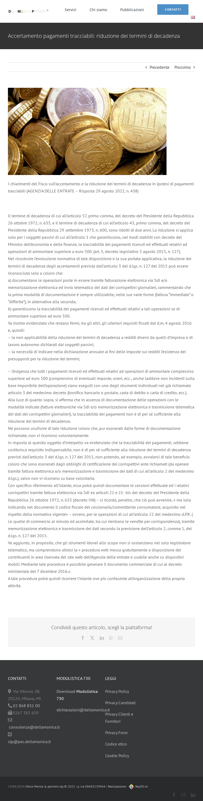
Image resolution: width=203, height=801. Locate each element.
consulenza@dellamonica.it (34, 727)
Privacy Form (116, 732)
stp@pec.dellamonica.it (29, 741)
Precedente (159, 67)
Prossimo (182, 67)
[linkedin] (193, 795)
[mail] (183, 795)
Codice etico (116, 744)
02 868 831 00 (26, 705)
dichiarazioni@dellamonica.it (83, 709)
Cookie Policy (117, 755)
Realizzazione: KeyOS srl (128, 786)
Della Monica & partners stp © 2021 (50, 786)
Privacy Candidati (120, 702)
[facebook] (174, 795)
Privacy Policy (117, 691)
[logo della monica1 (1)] (28, 9)
